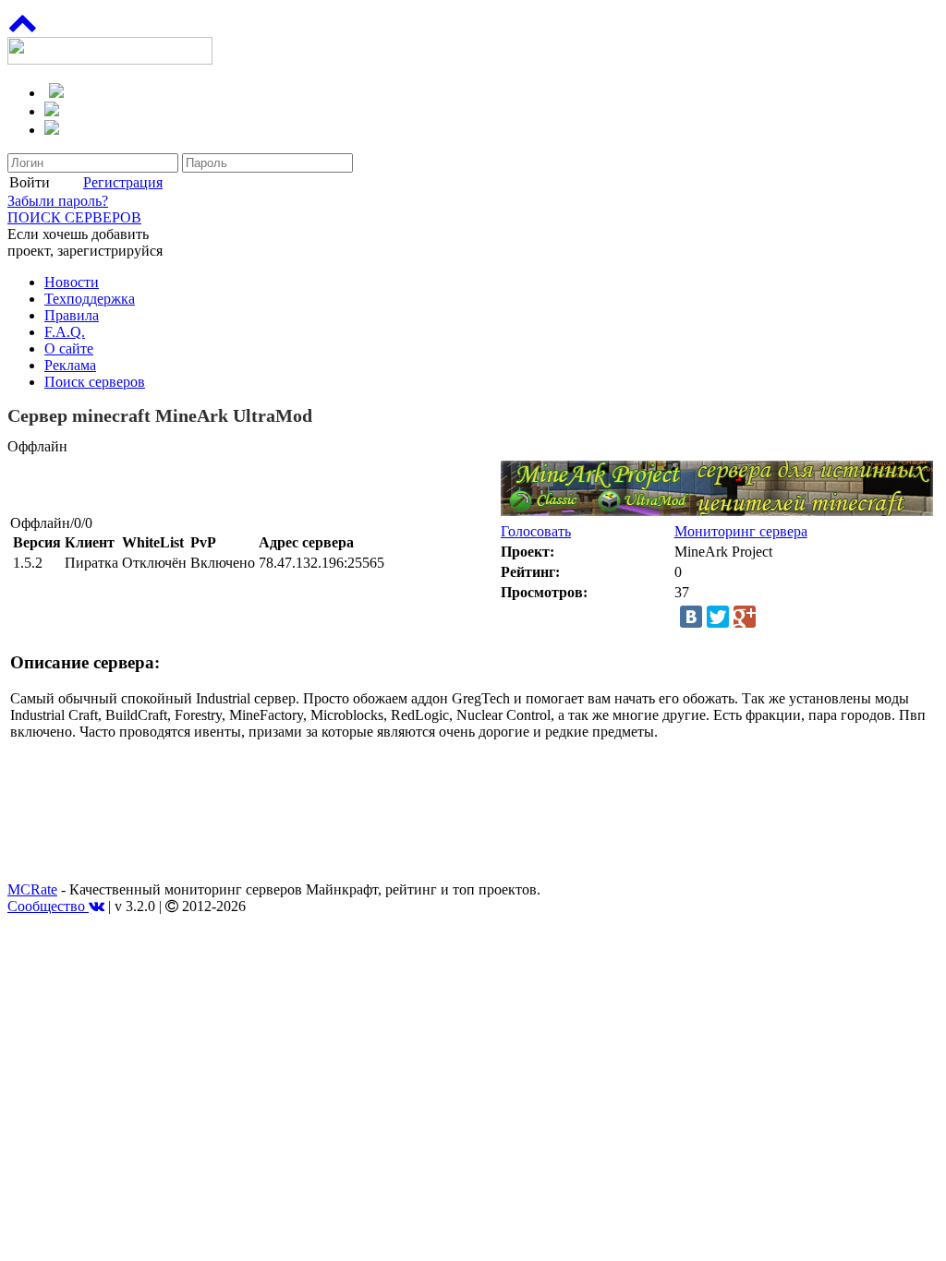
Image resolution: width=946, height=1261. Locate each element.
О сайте (68, 348)
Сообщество (48, 906)
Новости (71, 282)
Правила (71, 315)
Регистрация (123, 182)
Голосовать (536, 531)
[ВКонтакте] (691, 617)
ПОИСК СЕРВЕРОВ (74, 217)
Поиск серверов (94, 382)
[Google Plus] (745, 617)
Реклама (70, 365)
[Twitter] (718, 617)
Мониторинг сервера (740, 531)
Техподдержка (89, 298)
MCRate (32, 889)
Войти (29, 182)
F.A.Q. (64, 332)
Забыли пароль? (57, 201)
